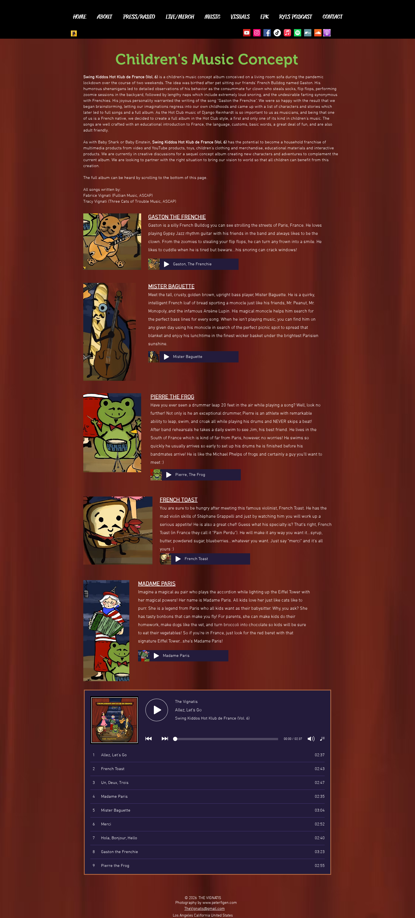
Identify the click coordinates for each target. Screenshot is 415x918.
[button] (104, 16)
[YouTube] (246, 32)
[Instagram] (257, 32)
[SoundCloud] (318, 32)
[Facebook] (267, 32)
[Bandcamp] (307, 32)
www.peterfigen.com (219, 902)
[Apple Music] (287, 32)
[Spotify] (297, 32)
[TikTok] (277, 32)
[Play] (166, 264)
